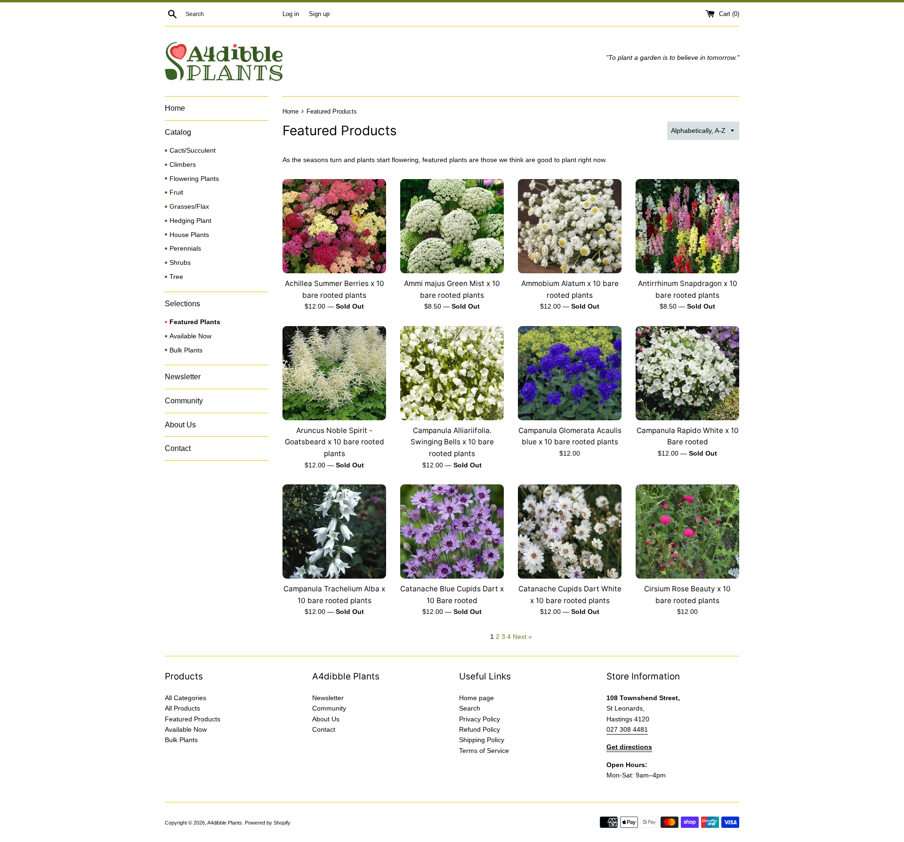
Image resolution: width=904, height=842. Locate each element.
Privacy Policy (479, 719)
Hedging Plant (190, 220)
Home (175, 108)
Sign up (319, 14)
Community (184, 401)
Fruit (176, 192)
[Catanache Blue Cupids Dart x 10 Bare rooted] (452, 531)
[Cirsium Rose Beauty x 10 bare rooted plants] (687, 531)
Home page (476, 698)
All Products (182, 708)
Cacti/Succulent (193, 150)
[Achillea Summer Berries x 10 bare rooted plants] (334, 226)
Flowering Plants (194, 178)
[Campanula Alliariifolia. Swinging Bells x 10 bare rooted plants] (452, 373)
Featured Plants (195, 322)
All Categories (185, 698)
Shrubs (180, 262)
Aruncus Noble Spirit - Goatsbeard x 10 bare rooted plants (334, 442)
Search (469, 708)
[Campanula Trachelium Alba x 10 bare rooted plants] (334, 531)
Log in (290, 14)
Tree (176, 276)
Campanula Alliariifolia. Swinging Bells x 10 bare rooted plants (452, 442)
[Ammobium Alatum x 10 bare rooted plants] (570, 226)
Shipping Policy (481, 740)
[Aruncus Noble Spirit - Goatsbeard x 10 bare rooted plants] (334, 373)
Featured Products (192, 719)
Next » (522, 636)
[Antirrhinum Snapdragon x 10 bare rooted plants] (687, 226)
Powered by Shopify (268, 823)
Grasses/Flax (189, 206)
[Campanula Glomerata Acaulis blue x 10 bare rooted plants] (570, 373)
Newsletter (183, 377)
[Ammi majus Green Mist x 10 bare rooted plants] (452, 226)
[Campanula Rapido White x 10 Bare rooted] (687, 373)
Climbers (183, 164)
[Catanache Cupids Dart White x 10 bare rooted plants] (570, 531)
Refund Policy (479, 729)
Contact (178, 448)
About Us (180, 425)
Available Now (190, 336)
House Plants (189, 234)
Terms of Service (484, 750)
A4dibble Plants (224, 823)
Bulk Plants (186, 350)
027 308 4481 (627, 729)
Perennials (185, 248)
